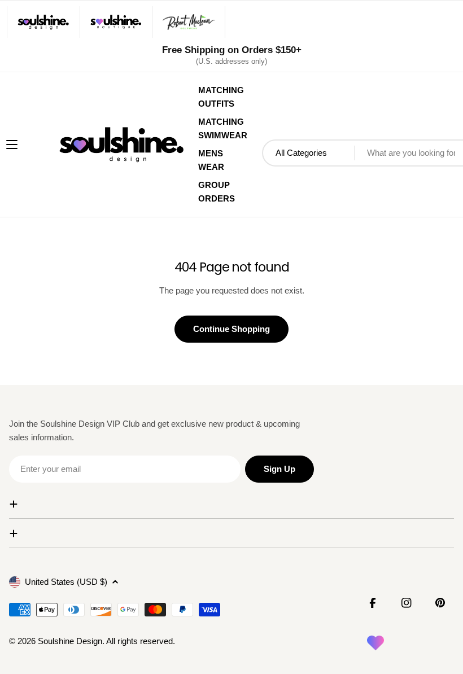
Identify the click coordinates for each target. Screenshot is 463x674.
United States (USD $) (66, 582)
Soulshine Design (70, 641)
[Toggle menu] (12, 144)
